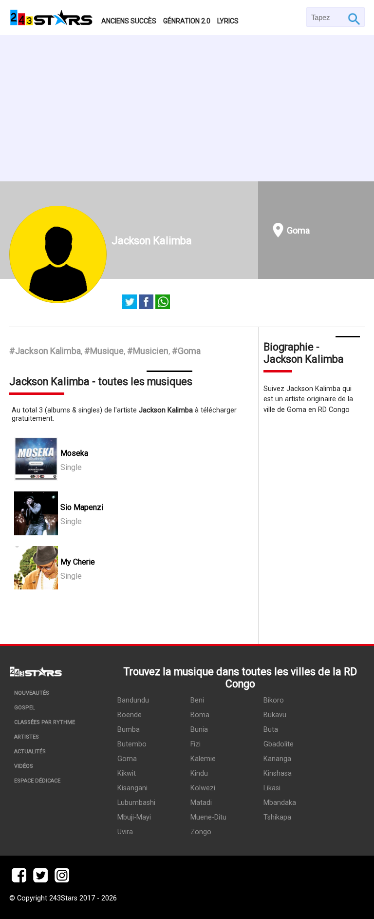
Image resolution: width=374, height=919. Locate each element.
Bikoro (273, 700)
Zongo (200, 832)
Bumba (128, 729)
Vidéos (23, 766)
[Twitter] (129, 302)
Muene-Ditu (208, 817)
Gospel (24, 707)
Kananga (277, 759)
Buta (270, 729)
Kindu (199, 773)
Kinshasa (277, 773)
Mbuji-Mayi (134, 817)
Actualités (30, 751)
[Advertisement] (187, 108)
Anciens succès (128, 21)
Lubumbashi (136, 803)
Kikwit (126, 773)
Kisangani (132, 788)
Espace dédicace (37, 781)
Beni (197, 700)
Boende (129, 715)
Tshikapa (277, 817)
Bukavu (274, 715)
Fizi (195, 744)
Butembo (132, 744)
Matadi (201, 803)
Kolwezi (202, 788)
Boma (199, 715)
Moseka (74, 453)
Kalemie (203, 759)
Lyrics (228, 21)
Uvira (125, 832)
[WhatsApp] (162, 302)
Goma (298, 230)
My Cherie (77, 562)
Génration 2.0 (186, 21)
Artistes (26, 737)
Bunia (199, 729)
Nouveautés (31, 693)
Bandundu (133, 700)
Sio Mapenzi (81, 507)
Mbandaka (279, 803)
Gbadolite (278, 744)
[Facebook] (146, 302)
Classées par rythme (44, 722)
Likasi (271, 788)
